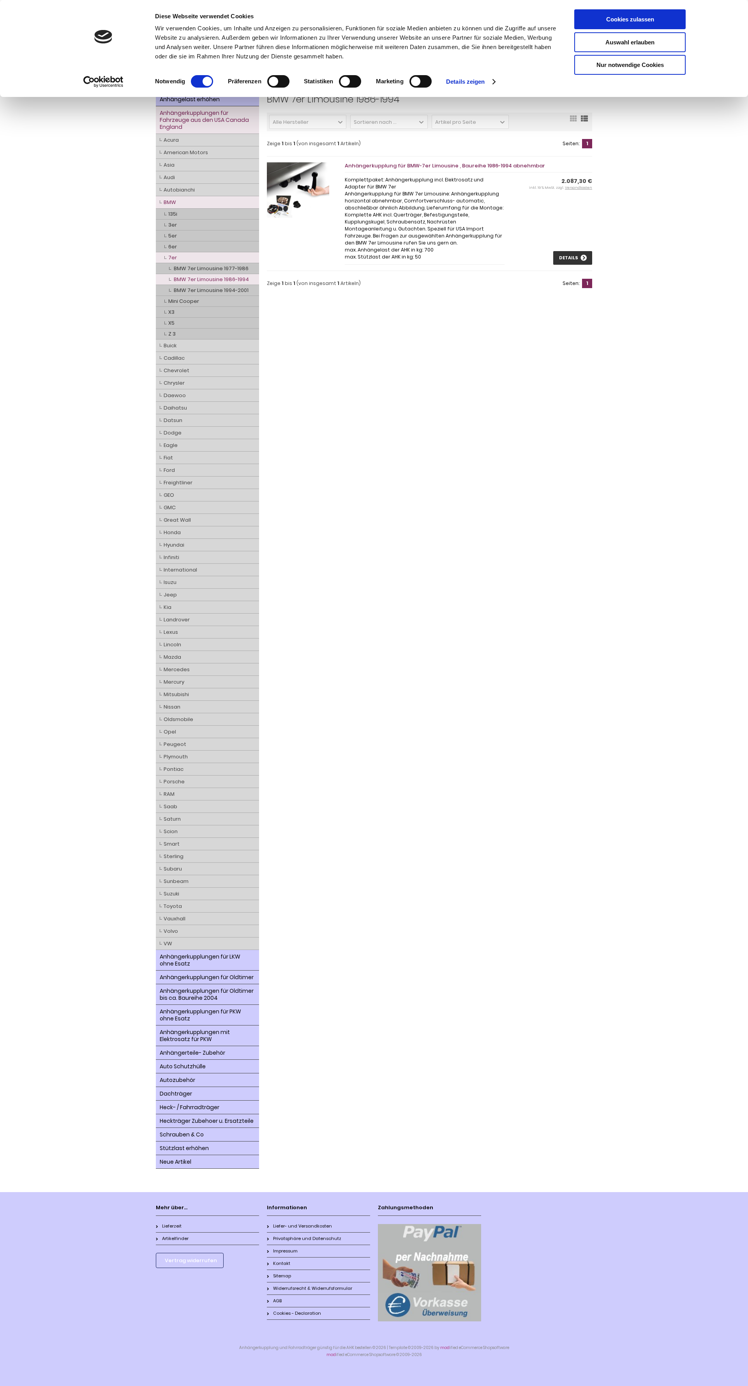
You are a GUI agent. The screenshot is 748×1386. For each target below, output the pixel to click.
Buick (170, 345)
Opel (170, 731)
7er (172, 257)
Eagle (171, 445)
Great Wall (177, 520)
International (180, 569)
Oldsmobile (178, 719)
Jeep (170, 594)
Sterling (173, 856)
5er (172, 235)
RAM (169, 794)
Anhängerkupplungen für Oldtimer (207, 977)
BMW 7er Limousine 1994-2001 (211, 290)
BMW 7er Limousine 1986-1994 (211, 279)
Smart (172, 844)
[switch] (278, 81)
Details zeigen (465, 81)
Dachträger (176, 1094)
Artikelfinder (175, 1238)
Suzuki (171, 893)
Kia (167, 607)
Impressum (285, 1251)
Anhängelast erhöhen (190, 99)
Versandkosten (578, 187)
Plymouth (176, 756)
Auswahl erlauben (629, 42)
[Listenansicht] (584, 121)
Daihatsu (175, 408)
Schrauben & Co (182, 1134)
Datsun (173, 420)
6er (172, 246)
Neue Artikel (175, 1162)
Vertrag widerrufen (191, 1260)
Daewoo (175, 395)
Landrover (177, 619)
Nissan (172, 707)
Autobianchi (179, 189)
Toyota (173, 906)
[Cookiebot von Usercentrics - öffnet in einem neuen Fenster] (103, 82)
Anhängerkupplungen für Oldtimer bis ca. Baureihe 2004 (207, 994)
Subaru (173, 868)
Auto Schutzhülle (183, 1066)
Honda (172, 532)
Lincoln (172, 644)
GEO (169, 495)
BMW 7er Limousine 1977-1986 (211, 268)
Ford (169, 470)
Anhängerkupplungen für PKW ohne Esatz (200, 1015)
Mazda (172, 657)
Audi (169, 177)
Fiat (168, 457)
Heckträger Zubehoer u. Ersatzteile (207, 1121)
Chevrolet (176, 370)
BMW (170, 202)
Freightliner (178, 482)
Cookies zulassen (630, 19)
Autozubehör (177, 1080)
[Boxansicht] (573, 121)
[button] (307, 122)
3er (172, 225)
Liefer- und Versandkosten (302, 1226)
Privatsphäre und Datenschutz (307, 1238)
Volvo (171, 931)
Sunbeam (176, 881)
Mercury (174, 682)
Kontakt (281, 1263)
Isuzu (170, 582)
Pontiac (173, 769)
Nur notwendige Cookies (630, 65)
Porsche (174, 781)
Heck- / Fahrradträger (189, 1107)
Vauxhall (174, 918)
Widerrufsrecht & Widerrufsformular (312, 1288)
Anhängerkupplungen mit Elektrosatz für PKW (195, 1035)
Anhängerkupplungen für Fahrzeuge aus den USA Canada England (204, 120)
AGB (277, 1301)
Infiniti (171, 557)
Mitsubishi (176, 694)
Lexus (171, 632)
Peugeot (175, 744)
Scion (171, 831)
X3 (171, 312)
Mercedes (177, 669)
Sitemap (282, 1276)
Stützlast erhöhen (184, 1148)
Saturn (172, 819)
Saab (170, 806)
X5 (171, 323)
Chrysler (174, 383)
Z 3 (172, 334)
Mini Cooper (183, 301)
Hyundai (174, 545)
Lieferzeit (172, 1226)
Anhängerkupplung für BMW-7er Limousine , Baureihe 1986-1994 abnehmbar (445, 165)
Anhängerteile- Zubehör (192, 1053)
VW (168, 943)
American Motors (186, 152)
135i (172, 214)
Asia (169, 165)
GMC (170, 507)
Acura (171, 140)
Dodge (173, 432)
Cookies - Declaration (297, 1313)
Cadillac (174, 358)
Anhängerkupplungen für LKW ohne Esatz (200, 960)
